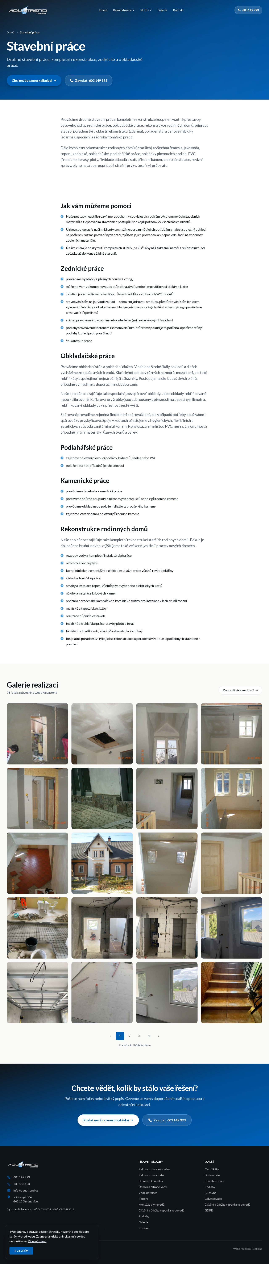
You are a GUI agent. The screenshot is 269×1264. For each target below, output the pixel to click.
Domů (103, 10)
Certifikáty (212, 1169)
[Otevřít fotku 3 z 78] (167, 733)
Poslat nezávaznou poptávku (106, 1120)
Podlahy (144, 1216)
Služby (144, 10)
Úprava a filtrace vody (153, 1187)
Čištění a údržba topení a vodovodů (162, 1210)
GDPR (209, 1210)
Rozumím (21, 1250)
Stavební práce (214, 1181)
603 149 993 (250, 10)
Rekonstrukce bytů (151, 1175)
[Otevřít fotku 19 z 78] (167, 992)
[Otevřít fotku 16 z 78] (231, 928)
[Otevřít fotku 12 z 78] (231, 863)
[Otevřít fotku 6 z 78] (102, 798)
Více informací (37, 1241)
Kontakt (178, 10)
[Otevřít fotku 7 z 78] (167, 798)
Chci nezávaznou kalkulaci (32, 80)
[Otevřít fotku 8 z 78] (231, 798)
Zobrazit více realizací (238, 690)
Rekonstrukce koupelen (154, 1169)
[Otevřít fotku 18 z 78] (102, 992)
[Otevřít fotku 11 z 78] (167, 863)
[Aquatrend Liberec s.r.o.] (28, 10)
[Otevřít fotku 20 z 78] (231, 992)
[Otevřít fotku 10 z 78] (102, 863)
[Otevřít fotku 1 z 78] (37, 733)
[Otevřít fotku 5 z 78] (37, 798)
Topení (143, 1198)
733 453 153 (21, 1184)
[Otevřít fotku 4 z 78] (231, 733)
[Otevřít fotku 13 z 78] (37, 928)
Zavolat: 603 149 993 (91, 80)
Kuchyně (210, 1192)
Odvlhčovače (213, 1198)
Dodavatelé (212, 1175)
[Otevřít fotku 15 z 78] (167, 928)
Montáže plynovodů (152, 1204)
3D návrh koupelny (151, 1181)
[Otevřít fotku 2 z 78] (102, 733)
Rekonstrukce (122, 10)
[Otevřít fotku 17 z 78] (37, 992)
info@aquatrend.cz (25, 1190)
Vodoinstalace (148, 1192)
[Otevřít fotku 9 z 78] (37, 863)
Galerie (162, 10)
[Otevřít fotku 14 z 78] (102, 928)
